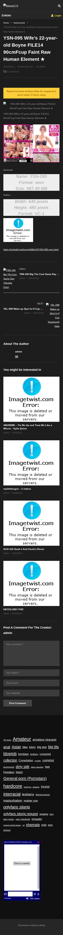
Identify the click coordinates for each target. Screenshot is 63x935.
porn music (8, 819)
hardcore (12, 786)
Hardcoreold (23, 66)
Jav (31, 66)
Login (57, 15)
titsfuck (7, 830)
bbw (25, 747)
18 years (7, 740)
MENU (7, 15)
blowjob (10, 753)
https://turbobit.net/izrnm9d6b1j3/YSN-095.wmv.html (31, 249)
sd (24, 825)
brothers (34, 754)
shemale (33, 825)
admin (18, 351)
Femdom (8, 772)
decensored (8, 767)
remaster (37, 819)
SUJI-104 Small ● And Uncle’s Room (23, 549)
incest (45, 786)
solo (44, 825)
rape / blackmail (23, 819)
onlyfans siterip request (20, 814)
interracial (11, 794)
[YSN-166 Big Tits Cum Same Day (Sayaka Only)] (31, 278)
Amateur (22, 739)
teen (50, 825)
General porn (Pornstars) (25, 778)
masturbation (12, 800)
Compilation (26, 760)
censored (45, 754)
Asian (16, 747)
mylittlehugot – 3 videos (17, 488)
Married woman (43, 795)
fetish (19, 772)
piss (52, 814)
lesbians (28, 794)
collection (10, 760)
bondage (23, 754)
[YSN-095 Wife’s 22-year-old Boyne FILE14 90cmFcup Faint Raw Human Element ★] (31, 399)
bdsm (32, 747)
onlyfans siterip (16, 807)
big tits (53, 747)
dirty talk (22, 766)
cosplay (38, 761)
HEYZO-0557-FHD (13, 609)
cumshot (48, 760)
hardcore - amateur (31, 787)
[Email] (16, 356)
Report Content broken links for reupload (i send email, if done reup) (31, 93)
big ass (42, 747)
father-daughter (37, 767)
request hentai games (12, 825)
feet (47, 766)
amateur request (44, 739)
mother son (31, 800)
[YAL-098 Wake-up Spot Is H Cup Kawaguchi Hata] (31, 315)
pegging (43, 814)
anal (6, 747)
